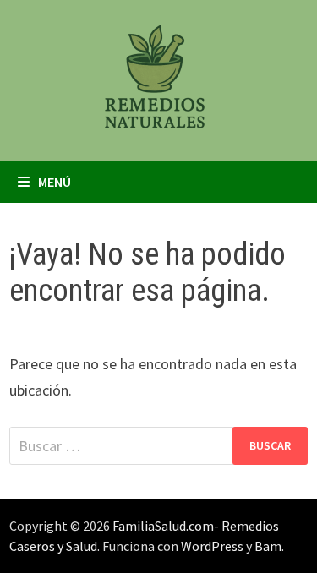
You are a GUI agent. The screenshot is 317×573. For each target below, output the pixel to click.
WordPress (212, 546)
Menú (54, 181)
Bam (267, 546)
